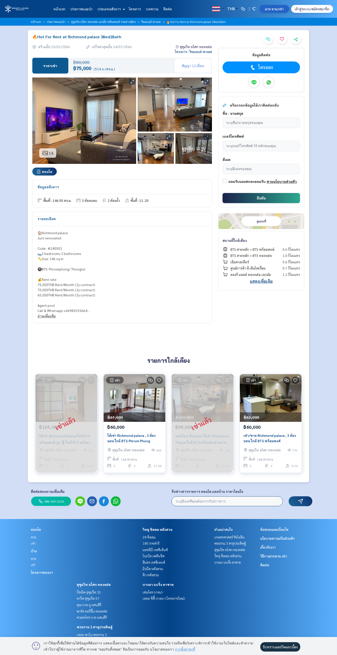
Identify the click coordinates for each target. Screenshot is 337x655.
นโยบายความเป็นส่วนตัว (277, 538)
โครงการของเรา (42, 572)
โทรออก (265, 67)
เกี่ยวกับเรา (268, 547)
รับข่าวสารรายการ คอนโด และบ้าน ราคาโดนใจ (207, 491)
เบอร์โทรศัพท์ (233, 136)
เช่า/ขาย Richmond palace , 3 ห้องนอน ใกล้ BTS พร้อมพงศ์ (269, 438)
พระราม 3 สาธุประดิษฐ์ (94, 627)
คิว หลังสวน (151, 575)
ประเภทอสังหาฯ (109, 9)
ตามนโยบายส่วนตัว (282, 181)
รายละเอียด (46, 218)
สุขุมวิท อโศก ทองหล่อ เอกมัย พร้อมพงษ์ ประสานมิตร (103, 22)
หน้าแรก (59, 9)
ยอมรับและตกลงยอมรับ (247, 181)
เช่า (33, 543)
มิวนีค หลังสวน (153, 568)
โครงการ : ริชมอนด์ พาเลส (193, 51)
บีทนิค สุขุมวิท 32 (89, 592)
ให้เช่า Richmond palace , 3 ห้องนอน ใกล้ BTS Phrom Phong (131, 438)
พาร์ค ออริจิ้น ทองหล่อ (92, 611)
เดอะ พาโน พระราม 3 (92, 634)
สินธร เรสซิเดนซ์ (154, 562)
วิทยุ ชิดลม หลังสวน (157, 529)
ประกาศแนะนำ (81, 9)
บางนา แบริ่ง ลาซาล (158, 584)
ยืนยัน (261, 198)
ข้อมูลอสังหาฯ (48, 187)
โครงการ (135, 9)
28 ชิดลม (149, 537)
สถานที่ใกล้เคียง (235, 240)
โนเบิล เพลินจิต (154, 556)
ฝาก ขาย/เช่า (274, 9)
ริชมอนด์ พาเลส (151, 22)
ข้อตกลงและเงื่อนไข (274, 529)
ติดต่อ (167, 9)
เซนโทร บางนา (153, 592)
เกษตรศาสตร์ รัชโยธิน (229, 537)
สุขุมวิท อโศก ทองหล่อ (94, 584)
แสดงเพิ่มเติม (261, 281)
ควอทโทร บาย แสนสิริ (92, 617)
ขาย (33, 537)
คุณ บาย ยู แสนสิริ (89, 604)
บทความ (152, 9)
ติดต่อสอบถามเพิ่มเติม (48, 491)
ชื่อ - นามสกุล (233, 113)
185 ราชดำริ (151, 543)
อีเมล (226, 159)
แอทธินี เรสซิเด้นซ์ (155, 549)
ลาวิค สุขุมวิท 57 (88, 598)
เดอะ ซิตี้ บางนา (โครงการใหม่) (164, 598)
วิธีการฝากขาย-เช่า (273, 556)
